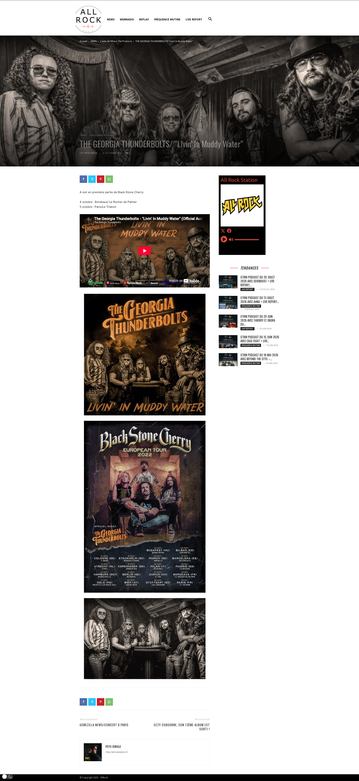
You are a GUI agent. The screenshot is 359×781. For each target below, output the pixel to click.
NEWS (94, 41)
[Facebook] (83, 179)
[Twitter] (92, 179)
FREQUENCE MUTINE (251, 306)
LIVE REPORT (247, 289)
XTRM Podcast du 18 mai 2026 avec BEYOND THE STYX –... (259, 357)
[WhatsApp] (109, 179)
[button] (7, 776)
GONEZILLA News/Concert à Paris (104, 725)
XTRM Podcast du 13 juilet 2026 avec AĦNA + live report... (259, 299)
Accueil (83, 41)
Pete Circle (91, 152)
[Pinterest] (100, 179)
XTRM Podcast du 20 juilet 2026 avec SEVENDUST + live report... (257, 281)
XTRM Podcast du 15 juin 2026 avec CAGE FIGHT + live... (259, 339)
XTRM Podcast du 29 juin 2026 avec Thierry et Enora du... (257, 320)
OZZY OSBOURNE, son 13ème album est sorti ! (182, 727)
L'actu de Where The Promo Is (116, 41)
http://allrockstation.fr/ (117, 752)
